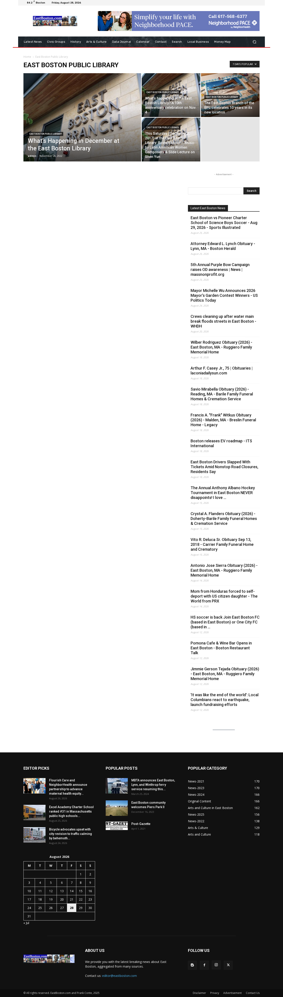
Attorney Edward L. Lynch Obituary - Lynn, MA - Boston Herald (223, 246)
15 (80, 891)
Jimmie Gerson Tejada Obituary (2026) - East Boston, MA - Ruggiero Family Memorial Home (225, 674)
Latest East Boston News (208, 208)
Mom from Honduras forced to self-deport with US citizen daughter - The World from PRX (224, 596)
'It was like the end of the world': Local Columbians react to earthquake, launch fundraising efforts (224, 699)
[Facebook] (204, 965)
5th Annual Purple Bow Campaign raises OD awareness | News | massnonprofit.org (220, 269)
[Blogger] (192, 965)
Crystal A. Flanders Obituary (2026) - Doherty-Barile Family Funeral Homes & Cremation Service (224, 518)
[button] (254, 42)
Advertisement (232, 993)
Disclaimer (199, 993)
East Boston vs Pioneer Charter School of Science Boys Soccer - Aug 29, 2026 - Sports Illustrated (224, 222)
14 (71, 891)
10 (29, 891)
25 (40, 908)
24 (29, 908)
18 (40, 899)
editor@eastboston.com (119, 976)
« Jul (26, 923)
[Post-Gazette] (117, 826)
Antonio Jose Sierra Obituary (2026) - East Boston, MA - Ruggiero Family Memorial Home (224, 570)
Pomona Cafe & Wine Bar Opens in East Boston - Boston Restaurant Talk (221, 648)
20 (62, 899)
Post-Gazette (140, 824)
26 (51, 908)
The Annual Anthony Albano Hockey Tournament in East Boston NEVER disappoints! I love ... (223, 492)
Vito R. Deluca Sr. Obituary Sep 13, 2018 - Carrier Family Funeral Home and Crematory (222, 544)
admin (32, 155)
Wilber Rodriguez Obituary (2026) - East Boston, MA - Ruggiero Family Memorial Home (221, 347)
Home (27, 57)
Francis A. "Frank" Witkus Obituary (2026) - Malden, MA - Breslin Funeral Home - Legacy (223, 420)
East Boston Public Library (45, 134)
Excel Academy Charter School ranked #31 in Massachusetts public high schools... (71, 811)
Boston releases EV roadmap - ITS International (221, 443)
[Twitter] (228, 965)
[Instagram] (216, 965)
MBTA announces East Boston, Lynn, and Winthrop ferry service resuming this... (153, 784)
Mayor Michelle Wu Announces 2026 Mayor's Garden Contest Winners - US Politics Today (224, 295)
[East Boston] (55, 21)
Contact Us (253, 993)
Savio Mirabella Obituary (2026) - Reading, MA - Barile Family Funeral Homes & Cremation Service (222, 394)
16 (90, 891)
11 (40, 891)
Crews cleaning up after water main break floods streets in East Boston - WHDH (223, 321)
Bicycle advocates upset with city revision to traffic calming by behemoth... (70, 834)
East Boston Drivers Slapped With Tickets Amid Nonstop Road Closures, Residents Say (224, 467)
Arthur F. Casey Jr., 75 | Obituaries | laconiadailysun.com (222, 370)
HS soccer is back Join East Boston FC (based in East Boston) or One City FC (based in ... (225, 622)
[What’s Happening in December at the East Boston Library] (82, 124)
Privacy (214, 993)
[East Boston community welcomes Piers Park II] (117, 808)
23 (90, 899)
